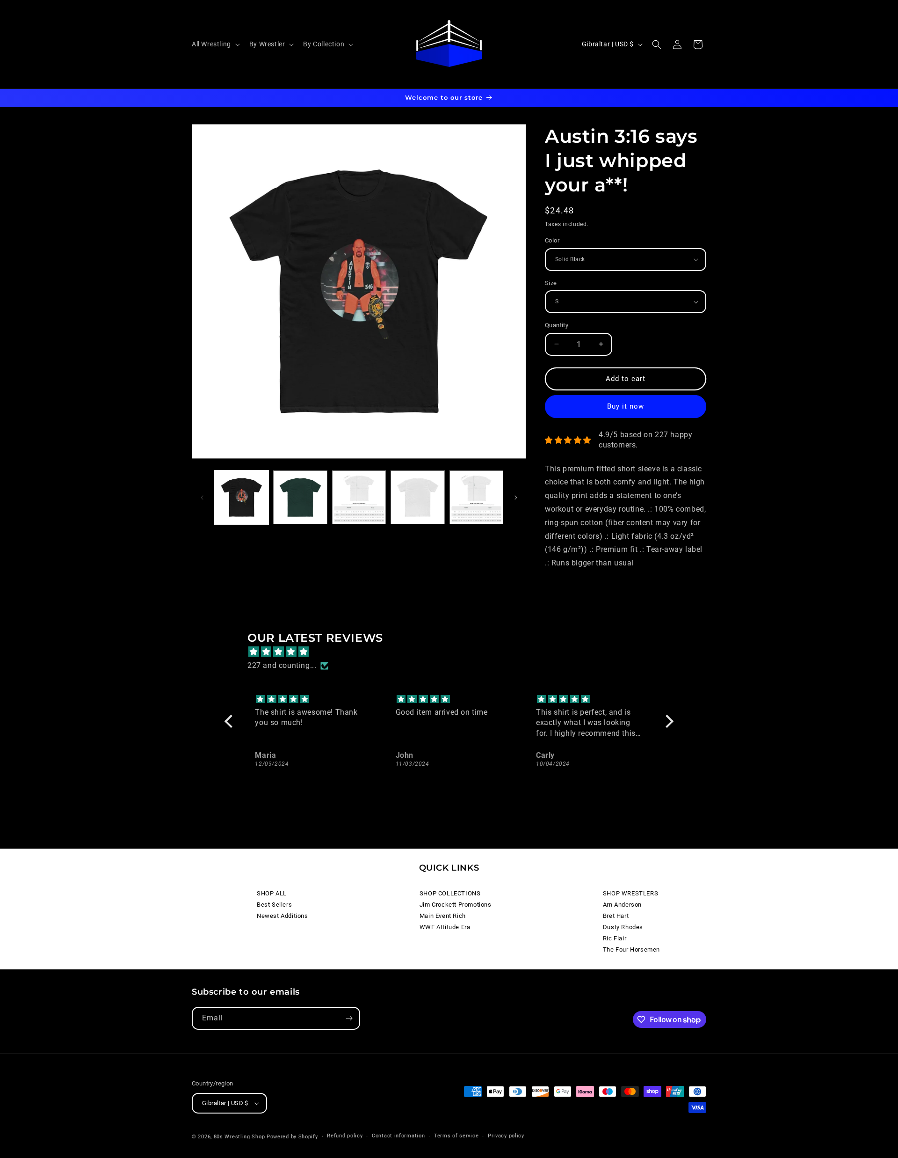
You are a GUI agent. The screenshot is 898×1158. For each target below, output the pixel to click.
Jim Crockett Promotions (456, 904)
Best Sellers (274, 904)
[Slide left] (202, 497)
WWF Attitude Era (445, 927)
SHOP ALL (272, 893)
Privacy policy (506, 1136)
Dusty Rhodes (623, 927)
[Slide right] (516, 497)
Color (552, 240)
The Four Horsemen (631, 949)
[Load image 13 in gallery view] (359, 497)
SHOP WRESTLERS (630, 893)
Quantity (556, 325)
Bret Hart (616, 915)
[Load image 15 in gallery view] (476, 497)
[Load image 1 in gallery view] (241, 497)
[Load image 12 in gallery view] (300, 497)
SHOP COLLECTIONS (450, 893)
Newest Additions (282, 915)
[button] (215, 44)
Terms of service (456, 1136)
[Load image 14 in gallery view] (417, 497)
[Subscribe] (349, 1018)
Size (551, 282)
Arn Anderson (622, 904)
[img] (453, 652)
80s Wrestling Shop (239, 1137)
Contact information (398, 1136)
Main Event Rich (443, 915)
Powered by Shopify (292, 1137)
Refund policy (344, 1136)
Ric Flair (614, 938)
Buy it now (625, 406)
